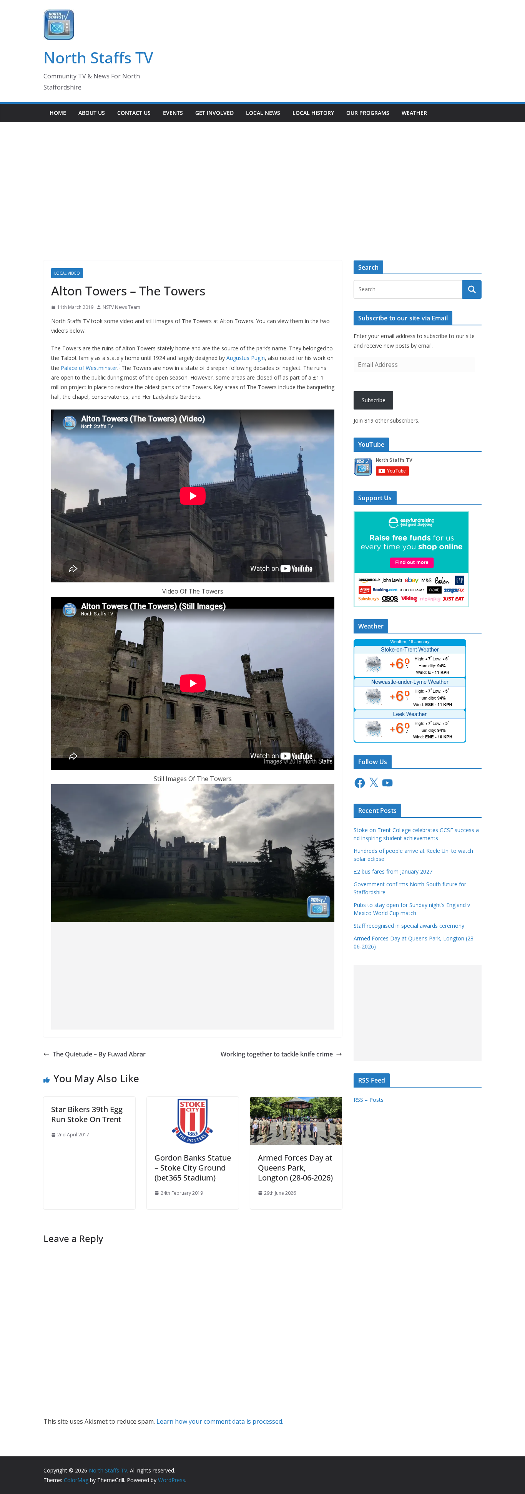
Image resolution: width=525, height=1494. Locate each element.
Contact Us (134, 112)
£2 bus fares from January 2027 (393, 871)
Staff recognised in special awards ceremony (409, 925)
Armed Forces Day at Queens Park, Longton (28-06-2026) (295, 1167)
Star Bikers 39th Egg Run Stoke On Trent (87, 1114)
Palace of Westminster (89, 367)
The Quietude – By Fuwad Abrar (99, 1054)
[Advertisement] (262, 180)
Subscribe (373, 400)
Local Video (67, 273)
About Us (91, 112)
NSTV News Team (121, 307)
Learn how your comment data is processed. (219, 1421)
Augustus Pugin (245, 357)
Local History (313, 112)
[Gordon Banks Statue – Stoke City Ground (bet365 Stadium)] (193, 1102)
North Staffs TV (98, 57)
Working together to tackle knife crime (277, 1054)
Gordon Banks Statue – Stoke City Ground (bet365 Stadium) (193, 1167)
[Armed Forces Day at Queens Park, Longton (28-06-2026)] (296, 1102)
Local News (263, 112)
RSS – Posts (369, 1099)
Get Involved (214, 112)
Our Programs (367, 112)
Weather (414, 112)
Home (58, 112)
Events (173, 112)
